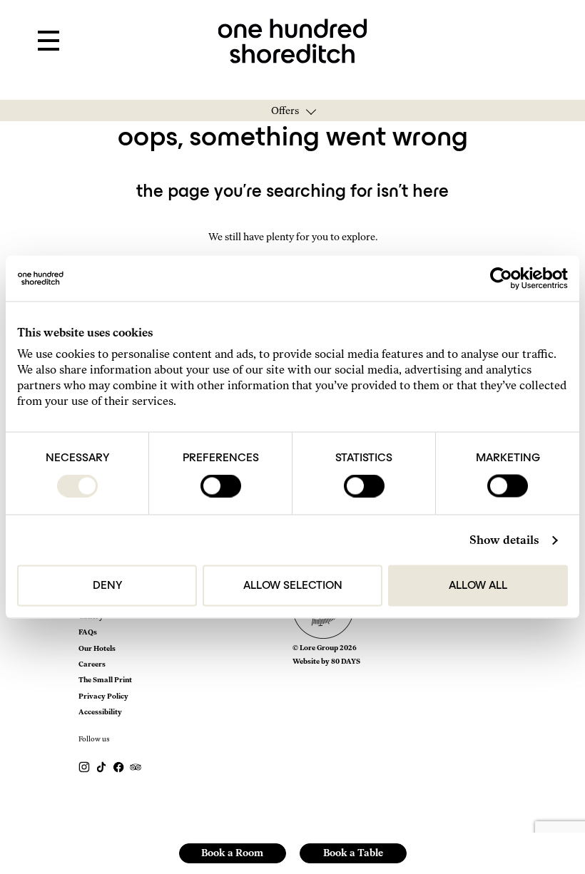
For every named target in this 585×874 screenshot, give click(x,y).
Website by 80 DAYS (326, 661)
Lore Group (319, 647)
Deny (107, 586)
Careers (92, 664)
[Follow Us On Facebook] (119, 766)
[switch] (220, 486)
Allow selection (292, 586)
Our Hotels (97, 648)
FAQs (87, 632)
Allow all (478, 586)
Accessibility (100, 711)
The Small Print (105, 679)
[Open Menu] (48, 41)
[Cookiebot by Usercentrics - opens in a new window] (505, 278)
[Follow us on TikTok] (102, 766)
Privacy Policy (103, 696)
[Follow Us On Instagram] (84, 766)
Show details (504, 540)
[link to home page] (292, 39)
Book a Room (232, 853)
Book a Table (353, 853)
